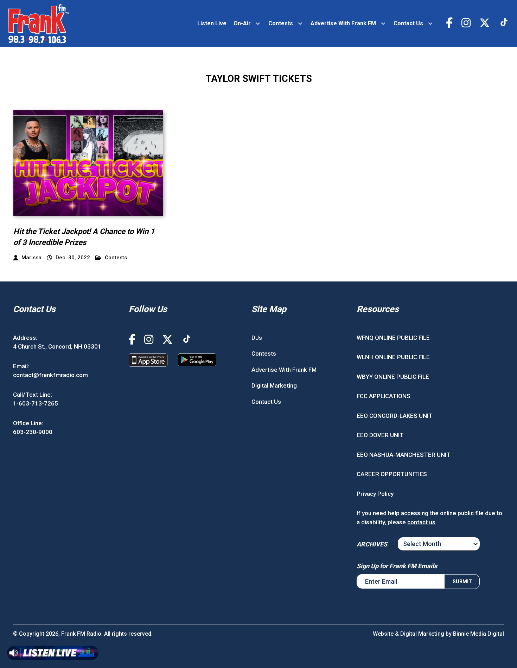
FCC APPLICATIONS (383, 396)
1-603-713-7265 (35, 403)
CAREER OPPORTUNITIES (392, 474)
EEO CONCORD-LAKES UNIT (395, 415)
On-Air (242, 23)
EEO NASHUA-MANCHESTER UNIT (404, 454)
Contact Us (408, 23)
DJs (256, 337)
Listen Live (211, 23)
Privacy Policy (375, 493)
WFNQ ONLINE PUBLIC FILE (393, 337)
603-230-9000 (32, 431)
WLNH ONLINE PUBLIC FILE (393, 357)
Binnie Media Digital (478, 633)
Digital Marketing (274, 385)
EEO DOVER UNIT (380, 435)
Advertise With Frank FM (343, 23)
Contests (280, 23)
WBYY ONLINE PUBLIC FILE (393, 376)
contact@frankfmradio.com (50, 374)
